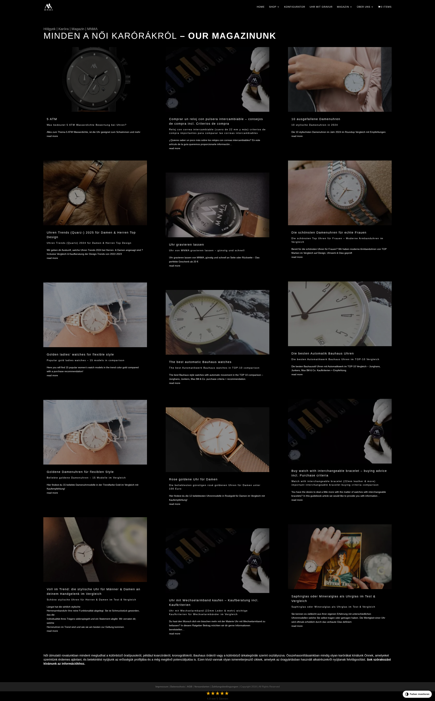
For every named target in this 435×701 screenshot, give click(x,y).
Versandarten (202, 686)
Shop (272, 7)
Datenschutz (177, 686)
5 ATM (52, 119)
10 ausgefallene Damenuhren (315, 119)
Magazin (343, 7)
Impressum (161, 686)
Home (261, 7)
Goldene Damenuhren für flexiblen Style (80, 472)
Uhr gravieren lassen (186, 244)
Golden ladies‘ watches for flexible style (80, 354)
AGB (189, 686)
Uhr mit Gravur (321, 7)
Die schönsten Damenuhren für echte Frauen (329, 232)
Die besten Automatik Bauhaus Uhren (322, 353)
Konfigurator (294, 7)
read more (52, 136)
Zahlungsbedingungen (225, 686)
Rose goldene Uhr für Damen (193, 479)
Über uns (363, 7)
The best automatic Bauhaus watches (200, 362)
